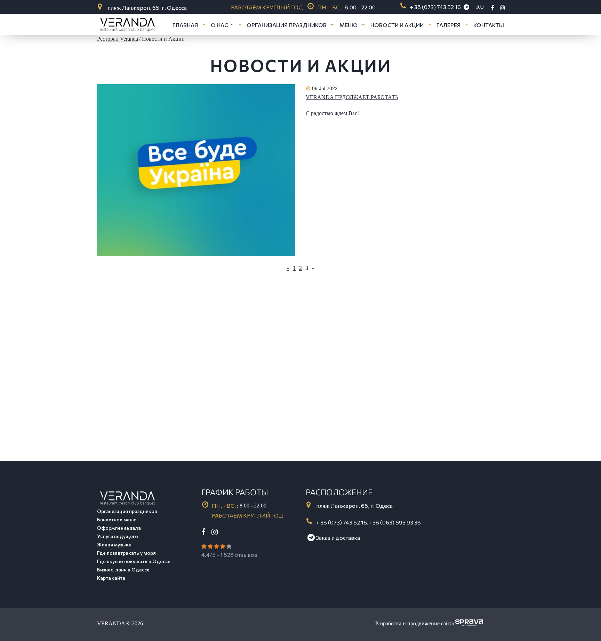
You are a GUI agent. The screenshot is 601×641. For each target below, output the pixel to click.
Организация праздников (127, 511)
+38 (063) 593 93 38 (395, 522)
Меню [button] (348, 24)
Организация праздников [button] (287, 24)
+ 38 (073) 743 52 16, (342, 522)
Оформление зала (119, 528)
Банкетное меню (117, 519)
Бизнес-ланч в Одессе (123, 569)
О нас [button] (219, 24)
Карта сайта (111, 578)
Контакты (488, 24)
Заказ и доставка (337, 537)
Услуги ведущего (117, 536)
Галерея (448, 24)
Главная (185, 24)
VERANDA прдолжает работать (352, 97)
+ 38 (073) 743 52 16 (435, 6)
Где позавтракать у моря (126, 553)
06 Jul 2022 (325, 88)
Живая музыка (114, 544)
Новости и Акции (397, 24)
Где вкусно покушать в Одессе (133, 561)
